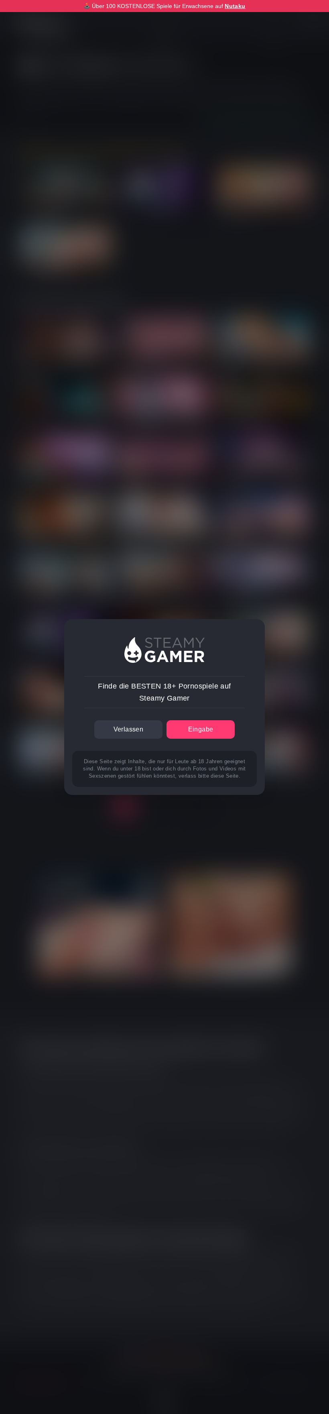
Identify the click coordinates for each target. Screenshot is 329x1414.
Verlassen (129, 729)
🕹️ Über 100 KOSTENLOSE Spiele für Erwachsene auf (164, 6)
